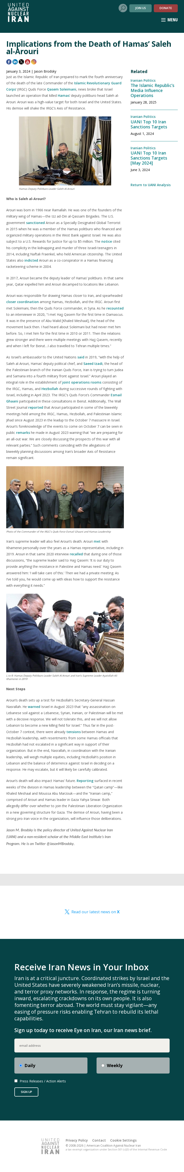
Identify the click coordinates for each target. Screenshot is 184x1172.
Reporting (85, 780)
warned (34, 706)
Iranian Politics (143, 80)
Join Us (140, 8)
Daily (29, 1065)
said (80, 357)
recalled (76, 554)
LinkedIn (15, 61)
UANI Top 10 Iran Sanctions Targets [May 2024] (149, 158)
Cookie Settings (123, 1140)
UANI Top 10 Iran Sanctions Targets (149, 124)
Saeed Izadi (93, 363)
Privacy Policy (77, 1140)
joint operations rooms (81, 382)
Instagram (33, 61)
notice (106, 241)
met (97, 541)
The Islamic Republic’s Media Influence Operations (152, 90)
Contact (99, 1140)
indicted (31, 260)
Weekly (114, 1065)
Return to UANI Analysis (151, 185)
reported (35, 407)
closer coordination (22, 301)
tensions (73, 732)
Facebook (9, 61)
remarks (23, 432)
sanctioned (35, 222)
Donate (166, 8)
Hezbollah (49, 388)
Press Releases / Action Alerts (43, 1081)
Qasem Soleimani (61, 89)
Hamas (63, 95)
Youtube (27, 61)
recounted (115, 308)
